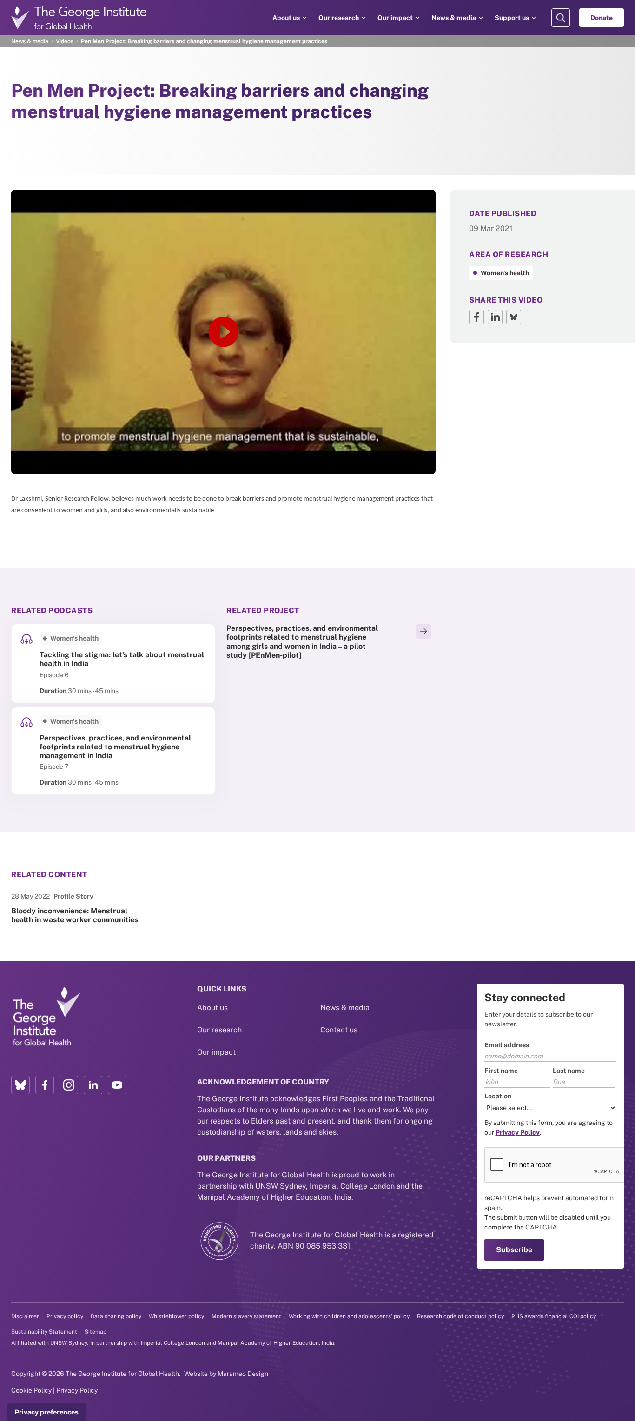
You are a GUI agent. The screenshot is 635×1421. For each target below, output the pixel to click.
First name (501, 1070)
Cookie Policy (31, 1390)
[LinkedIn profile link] (93, 1085)
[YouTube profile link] (117, 1085)
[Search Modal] (560, 17)
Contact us (338, 1029)
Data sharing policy (116, 1316)
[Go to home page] (79, 17)
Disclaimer (25, 1316)
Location (497, 1096)
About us (286, 17)
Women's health (505, 273)
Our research (338, 17)
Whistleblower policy (176, 1316)
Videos (64, 41)
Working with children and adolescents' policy (349, 1316)
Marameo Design (243, 1373)
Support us (512, 17)
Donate (601, 17)
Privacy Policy (77, 1390)
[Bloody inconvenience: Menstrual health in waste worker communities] (79, 908)
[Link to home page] (46, 1017)
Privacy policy (64, 1316)
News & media (453, 17)
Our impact (395, 17)
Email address (506, 1045)
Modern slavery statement (246, 1316)
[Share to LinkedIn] (495, 317)
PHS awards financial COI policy (553, 1316)
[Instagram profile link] (69, 1085)
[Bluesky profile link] (20, 1085)
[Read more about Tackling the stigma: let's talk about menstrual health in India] (113, 663)
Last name (569, 1070)
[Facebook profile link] (44, 1085)
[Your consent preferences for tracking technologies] (46, 1412)
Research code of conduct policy (460, 1316)
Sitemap (95, 1331)
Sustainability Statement (44, 1331)
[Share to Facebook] (476, 317)
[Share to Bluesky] (513, 317)
